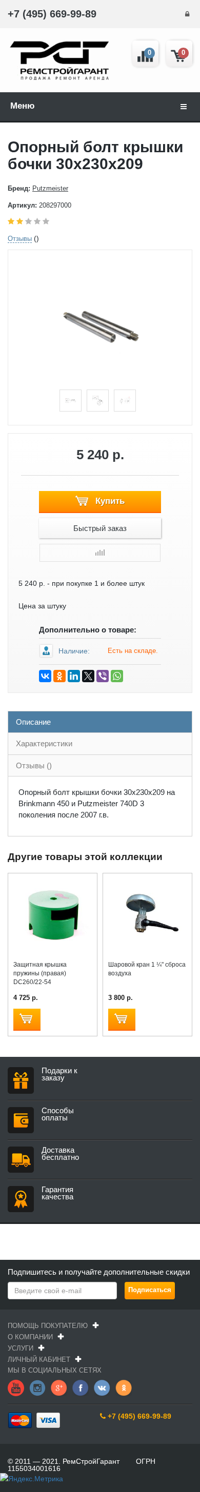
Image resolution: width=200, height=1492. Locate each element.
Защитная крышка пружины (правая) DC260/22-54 (40, 973)
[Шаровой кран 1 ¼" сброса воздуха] (147, 915)
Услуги (20, 1348)
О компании (30, 1337)
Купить (109, 501)
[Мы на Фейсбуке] (80, 1387)
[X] (88, 676)
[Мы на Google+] (59, 1387)
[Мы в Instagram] (37, 1387)
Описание (33, 722)
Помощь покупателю (48, 1326)
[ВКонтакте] (45, 676)
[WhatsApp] (117, 676)
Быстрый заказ (100, 528)
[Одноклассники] (59, 676)
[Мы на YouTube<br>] (16, 1387)
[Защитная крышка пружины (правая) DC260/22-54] (52, 915)
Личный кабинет (39, 1359)
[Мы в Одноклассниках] (123, 1387)
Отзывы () (34, 765)
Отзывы (20, 238)
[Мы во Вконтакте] (102, 1387)
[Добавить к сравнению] (100, 553)
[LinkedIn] (74, 676)
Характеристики (44, 743)
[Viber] (102, 676)
